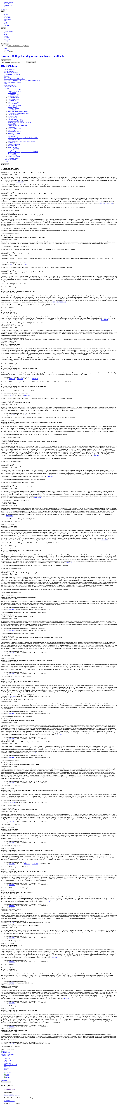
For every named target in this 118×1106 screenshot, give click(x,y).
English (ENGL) (12, 117)
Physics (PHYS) (12, 147)
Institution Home (8, 7)
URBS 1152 (62, 302)
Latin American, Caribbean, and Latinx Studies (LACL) (23, 138)
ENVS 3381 (33, 752)
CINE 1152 (55, 302)
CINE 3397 (65, 998)
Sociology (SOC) (12, 153)
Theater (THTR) (12, 155)
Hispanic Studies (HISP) (14, 128)
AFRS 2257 (104, 540)
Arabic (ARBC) (12, 93)
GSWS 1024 (19, 182)
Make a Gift (7, 1060)
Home (6, 48)
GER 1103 (20, 379)
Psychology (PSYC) (13, 149)
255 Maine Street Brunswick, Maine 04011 (7, 1053)
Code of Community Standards (12, 82)
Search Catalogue (5, 62)
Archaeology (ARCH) (14, 94)
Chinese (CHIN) (12, 104)
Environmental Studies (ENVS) (16, 119)
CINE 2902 (37, 497)
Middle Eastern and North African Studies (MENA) (22, 141)
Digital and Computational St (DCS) (17, 111)
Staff (5, 34)
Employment (7, 1066)
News (5, 22)
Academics (7, 16)
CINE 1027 (102, 203)
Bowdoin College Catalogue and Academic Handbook (32, 56)
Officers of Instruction (10, 85)
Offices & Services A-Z (10, 1065)
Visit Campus (7, 1062)
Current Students (8, 31)
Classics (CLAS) (12, 107)
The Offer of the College (11, 72)
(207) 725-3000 (5, 1056)
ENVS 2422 (9, 516)
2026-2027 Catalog (9, 1101)
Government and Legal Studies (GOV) (18, 125)
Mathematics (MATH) (14, 139)
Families (6, 37)
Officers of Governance (10, 86)
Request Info (7, 1063)
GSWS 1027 (109, 203)
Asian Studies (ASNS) (14, 97)
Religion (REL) (12, 150)
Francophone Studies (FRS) (15, 121)
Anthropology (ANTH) (14, 91)
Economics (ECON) (13, 114)
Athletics (6, 23)
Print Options (4, 164)
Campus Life (7, 19)
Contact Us (7, 1058)
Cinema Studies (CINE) (14, 105)
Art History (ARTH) (13, 96)
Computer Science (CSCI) (15, 108)
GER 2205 (28, 415)
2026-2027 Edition (9, 66)
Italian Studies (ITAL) (14, 133)
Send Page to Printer (9, 1089)
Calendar (6, 25)
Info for (3, 28)
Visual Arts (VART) (13, 158)
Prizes (5, 83)
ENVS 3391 (47, 901)
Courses (6, 50)
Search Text (4, 45)
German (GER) (12, 124)
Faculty (6, 33)
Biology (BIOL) (12, 100)
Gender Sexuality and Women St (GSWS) (19, 122)
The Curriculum (8, 77)
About (6, 14)
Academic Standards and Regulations (14, 79)
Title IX (6, 1069)
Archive (6, 161)
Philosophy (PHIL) (13, 145)
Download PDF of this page (12, 1095)
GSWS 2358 (68, 562)
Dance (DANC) (12, 110)
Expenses (6, 76)
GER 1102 (27, 264)
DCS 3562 (60, 734)
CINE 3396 (54, 957)
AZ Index (7, 3)
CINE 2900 (96, 455)
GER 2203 (35, 379)
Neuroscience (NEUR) (14, 144)
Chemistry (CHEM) (13, 102)
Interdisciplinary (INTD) (14, 131)
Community (7, 39)
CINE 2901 (50, 476)
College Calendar (9, 71)
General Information (9, 69)
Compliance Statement (10, 159)
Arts (5, 20)
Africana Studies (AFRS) (14, 90)
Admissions (7, 17)
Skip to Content (8, 2)
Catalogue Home (8, 5)
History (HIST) (12, 130)
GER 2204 (27, 395)
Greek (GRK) (11, 127)
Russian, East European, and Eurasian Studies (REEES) (23, 152)
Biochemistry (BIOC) (13, 99)
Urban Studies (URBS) (14, 156)
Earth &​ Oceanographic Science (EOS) (18, 113)
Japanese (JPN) (12, 135)
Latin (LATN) (11, 136)
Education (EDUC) (13, 116)
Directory (6, 1068)
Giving (6, 40)
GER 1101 (12, 264)
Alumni (6, 36)
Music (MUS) (11, 142)
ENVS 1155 (104, 320)
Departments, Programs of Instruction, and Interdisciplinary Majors (22, 80)
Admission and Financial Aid (12, 74)
